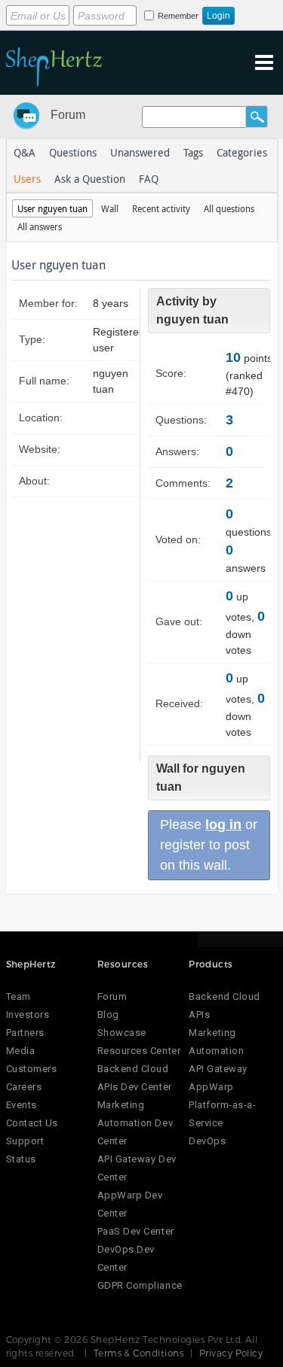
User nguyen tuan (52, 208)
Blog (108, 1014)
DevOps (207, 1141)
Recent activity (161, 208)
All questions (229, 208)
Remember (178, 15)
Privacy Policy (231, 1352)
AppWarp (211, 1086)
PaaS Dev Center (135, 1231)
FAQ (148, 179)
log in (223, 824)
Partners (25, 1032)
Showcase (121, 1032)
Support (25, 1141)
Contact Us (32, 1123)
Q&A (24, 152)
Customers (31, 1068)
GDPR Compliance (140, 1285)
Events (21, 1104)
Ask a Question (89, 179)
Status (21, 1159)
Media (20, 1050)
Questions (73, 152)
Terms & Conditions (139, 1352)
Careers (24, 1086)
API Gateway (218, 1068)
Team (18, 996)
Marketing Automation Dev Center (135, 1123)
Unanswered (140, 152)
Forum (68, 114)
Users (27, 179)
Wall (109, 208)
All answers (39, 226)
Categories (242, 152)
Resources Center (138, 1050)
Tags (193, 152)
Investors (28, 1014)
